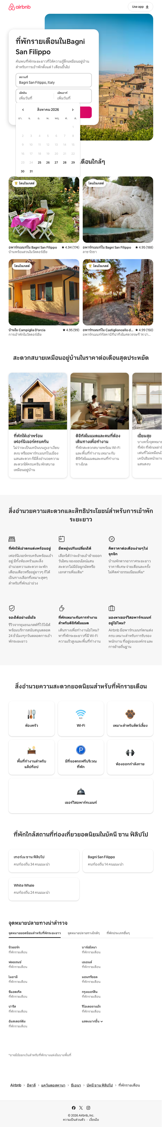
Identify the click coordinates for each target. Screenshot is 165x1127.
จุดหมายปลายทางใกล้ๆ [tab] (84, 933)
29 (73, 162)
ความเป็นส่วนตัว (74, 1120)
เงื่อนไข (94, 1120)
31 (31, 171)
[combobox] (53, 82)
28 (64, 162)
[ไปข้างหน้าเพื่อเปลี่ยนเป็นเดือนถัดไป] (72, 109)
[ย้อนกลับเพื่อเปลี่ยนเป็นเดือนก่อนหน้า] (23, 109)
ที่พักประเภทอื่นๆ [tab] (118, 933)
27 (56, 162)
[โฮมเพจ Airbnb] (20, 7)
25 (39, 162)
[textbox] (34, 98)
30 (22, 171)
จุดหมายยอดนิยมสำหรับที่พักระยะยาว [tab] (35, 933)
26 (48, 162)
